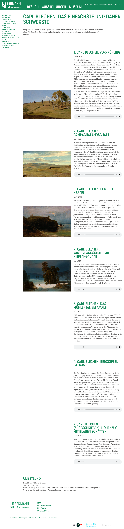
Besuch (33, 6)
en (118, 5)
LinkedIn (34, 518)
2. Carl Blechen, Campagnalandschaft (8, 20)
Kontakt (110, 5)
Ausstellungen (54, 6)
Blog (115, 5)
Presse (87, 5)
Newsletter (52, 518)
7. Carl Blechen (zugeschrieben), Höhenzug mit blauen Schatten (10, 43)
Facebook (14, 518)
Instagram (24, 518)
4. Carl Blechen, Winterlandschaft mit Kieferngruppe (8, 29)
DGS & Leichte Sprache (100, 5)
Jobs (39, 503)
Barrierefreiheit (44, 506)
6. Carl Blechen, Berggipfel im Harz (10, 38)
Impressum (41, 508)
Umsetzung (5, 47)
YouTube (43, 518)
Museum (75, 6)
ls (121, 5)
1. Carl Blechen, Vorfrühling (7, 16)
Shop (91, 5)
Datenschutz (42, 511)
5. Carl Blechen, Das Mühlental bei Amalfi (8, 34)
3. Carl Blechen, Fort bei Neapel (9, 24)
